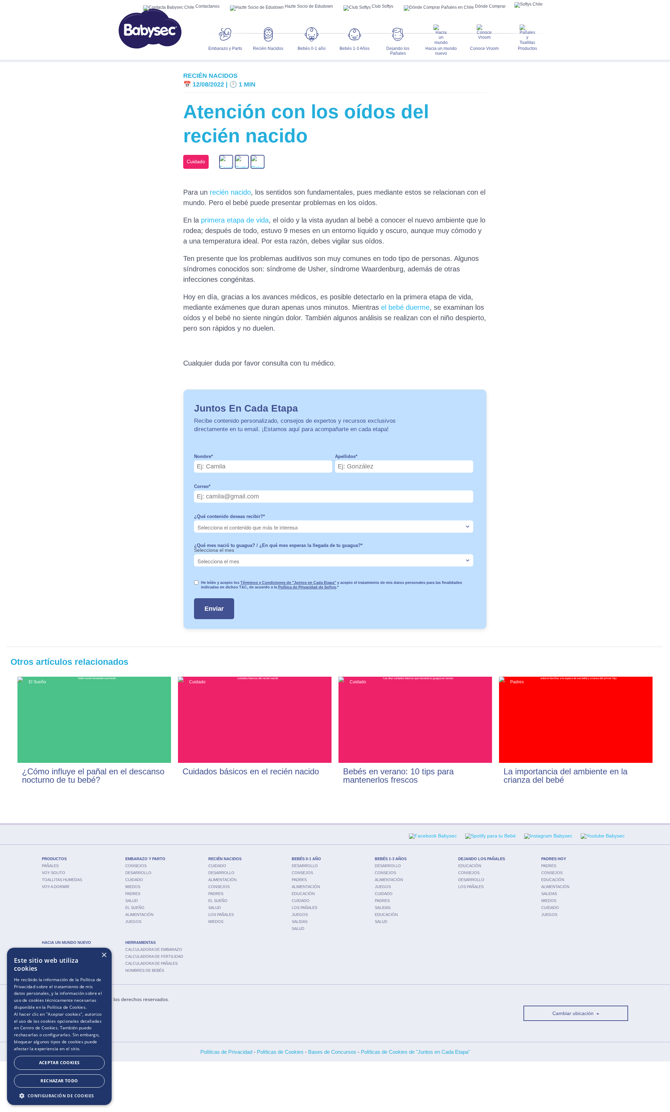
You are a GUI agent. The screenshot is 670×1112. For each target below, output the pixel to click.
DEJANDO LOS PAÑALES (481, 859)
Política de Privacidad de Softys (307, 587)
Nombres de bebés (144, 970)
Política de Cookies (66, 1007)
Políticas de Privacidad (226, 1052)
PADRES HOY (553, 859)
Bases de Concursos (332, 1052)
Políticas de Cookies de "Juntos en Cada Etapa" (415, 1052)
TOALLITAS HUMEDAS (62, 880)
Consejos (136, 866)
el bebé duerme (405, 307)
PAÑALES (50, 866)
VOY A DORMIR (55, 887)
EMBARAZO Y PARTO (145, 859)
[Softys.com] (528, 5)
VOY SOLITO (53, 873)
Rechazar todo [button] (59, 1081)
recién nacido (230, 192)
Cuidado (134, 880)
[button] (59, 1095)
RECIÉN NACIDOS (224, 859)
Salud (131, 901)
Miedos (132, 887)
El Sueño (134, 908)
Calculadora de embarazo (153, 949)
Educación (303, 894)
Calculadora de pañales (151, 963)
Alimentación (139, 914)
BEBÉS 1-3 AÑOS (391, 859)
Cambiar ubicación (573, 1013)
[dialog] (59, 1026)
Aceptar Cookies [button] (59, 1063)
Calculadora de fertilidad (154, 956)
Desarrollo (138, 873)
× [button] (103, 955)
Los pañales (221, 914)
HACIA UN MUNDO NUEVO (66, 942)
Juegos (133, 921)
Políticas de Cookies (280, 1052)
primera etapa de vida (235, 220)
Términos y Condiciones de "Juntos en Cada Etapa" (288, 582)
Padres (132, 894)
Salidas (299, 921)
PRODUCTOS (54, 859)
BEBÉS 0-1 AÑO (306, 859)
